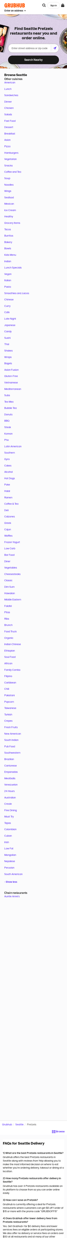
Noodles (9, 184)
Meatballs (9, 778)
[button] (58, 1131)
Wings (7, 191)
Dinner (8, 101)
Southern (9, 452)
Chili (6, 688)
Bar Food (9, 554)
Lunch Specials (13, 267)
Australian (10, 797)
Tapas (7, 823)
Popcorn (9, 701)
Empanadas (11, 772)
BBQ (6, 420)
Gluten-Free (11, 376)
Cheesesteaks (12, 574)
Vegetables (10, 567)
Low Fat (8, 848)
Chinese (9, 299)
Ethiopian (9, 650)
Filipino (8, 676)
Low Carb (9, 548)
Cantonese (10, 765)
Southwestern (12, 752)
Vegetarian (10, 159)
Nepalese (9, 861)
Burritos (8, 235)
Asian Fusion (11, 369)
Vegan (7, 274)
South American (13, 874)
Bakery (8, 242)
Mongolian (10, 855)
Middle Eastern (12, 599)
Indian (7, 261)
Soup (7, 178)
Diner (7, 561)
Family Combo (12, 669)
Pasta (7, 286)
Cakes (7, 465)
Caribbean (10, 682)
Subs (7, 395)
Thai (6, 344)
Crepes (8, 720)
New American (12, 733)
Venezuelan (11, 784)
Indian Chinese (12, 644)
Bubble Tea (10, 408)
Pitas (7, 612)
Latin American (12, 446)
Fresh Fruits (11, 727)
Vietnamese (11, 382)
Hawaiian (9, 593)
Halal (7, 491)
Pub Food (9, 746)
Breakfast (9, 133)
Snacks (8, 165)
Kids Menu (10, 254)
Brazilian (9, 759)
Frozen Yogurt (12, 542)
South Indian (11, 740)
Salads (8, 114)
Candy (8, 331)
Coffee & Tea (11, 503)
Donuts (8, 414)
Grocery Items (12, 223)
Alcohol (8, 471)
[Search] (44, 5)
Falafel (8, 606)
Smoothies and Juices (16, 293)
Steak (7, 427)
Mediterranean (12, 389)
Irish (6, 842)
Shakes (8, 350)
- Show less (10, 881)
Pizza (7, 146)
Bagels (8, 363)
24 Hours (9, 791)
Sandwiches (11, 95)
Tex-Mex (9, 401)
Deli (6, 510)
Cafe (7, 312)
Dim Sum (9, 586)
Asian (7, 140)
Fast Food (10, 120)
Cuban (8, 835)
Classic (8, 580)
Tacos (7, 229)
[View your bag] (63, 5)
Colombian (10, 829)
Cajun (7, 529)
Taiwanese (10, 708)
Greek (7, 523)
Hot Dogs (9, 478)
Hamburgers (11, 152)
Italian (7, 280)
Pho (6, 440)
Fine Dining (10, 810)
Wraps (8, 357)
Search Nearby (33, 60)
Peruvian (9, 867)
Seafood (9, 197)
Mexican (9, 203)
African (8, 663)
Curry (7, 306)
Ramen (8, 497)
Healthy (8, 216)
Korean (8, 433)
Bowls (7, 248)
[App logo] (14, 5)
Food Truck (10, 631)
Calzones (9, 516)
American (9, 82)
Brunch (8, 625)
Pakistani (9, 695)
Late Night (10, 318)
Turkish (8, 714)
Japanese (9, 325)
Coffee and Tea (12, 171)
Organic (8, 638)
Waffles (8, 535)
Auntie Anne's (12, 896)
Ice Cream (10, 210)
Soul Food (10, 657)
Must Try (9, 816)
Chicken (9, 108)
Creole (8, 803)
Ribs (6, 618)
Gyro (7, 459)
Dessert (8, 127)
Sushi (7, 337)
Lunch (7, 89)
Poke (7, 484)
